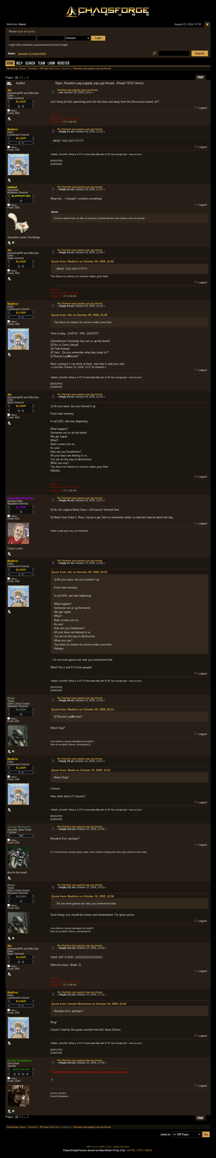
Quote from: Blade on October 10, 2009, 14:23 (80, 770)
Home (10, 63)
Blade (11, 698)
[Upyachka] (13, 752)
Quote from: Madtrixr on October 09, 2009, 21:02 (82, 261)
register (31, 31)
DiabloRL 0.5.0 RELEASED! (32, 53)
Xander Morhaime (19, 827)
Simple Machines (121, 1147)
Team (41, 63)
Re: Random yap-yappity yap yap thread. (80, 129)
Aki (9, 90)
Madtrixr (12, 129)
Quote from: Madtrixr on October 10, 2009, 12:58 (82, 896)
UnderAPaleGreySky (20, 498)
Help (19, 63)
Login (51, 63)
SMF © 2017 (106, 1147)
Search (30, 63)
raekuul (12, 187)
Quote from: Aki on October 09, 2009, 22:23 (79, 572)
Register (63, 63)
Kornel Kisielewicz (19, 1060)
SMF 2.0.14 (92, 1147)
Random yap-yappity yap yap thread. (77, 90)
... (25, 77)
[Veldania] (13, 243)
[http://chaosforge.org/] (13, 1112)
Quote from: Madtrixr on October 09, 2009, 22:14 (82, 709)
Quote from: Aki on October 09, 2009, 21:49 (79, 315)
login (20, 31)
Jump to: (165, 1134)
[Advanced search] (154, 53)
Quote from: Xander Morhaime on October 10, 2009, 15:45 (88, 1003)
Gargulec (65, 68)
